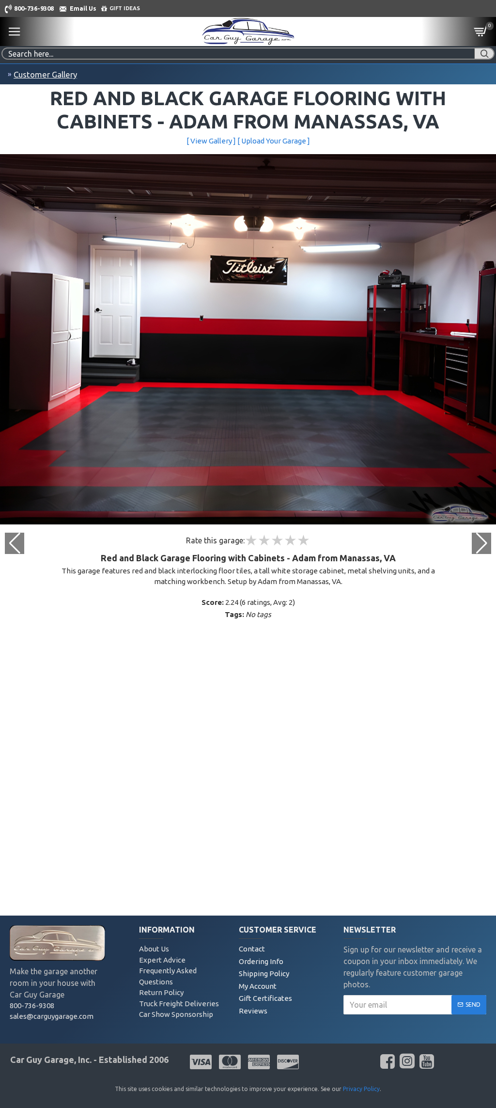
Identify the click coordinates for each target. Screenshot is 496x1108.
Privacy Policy (361, 1089)
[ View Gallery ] (211, 141)
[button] (481, 543)
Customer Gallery (45, 74)
